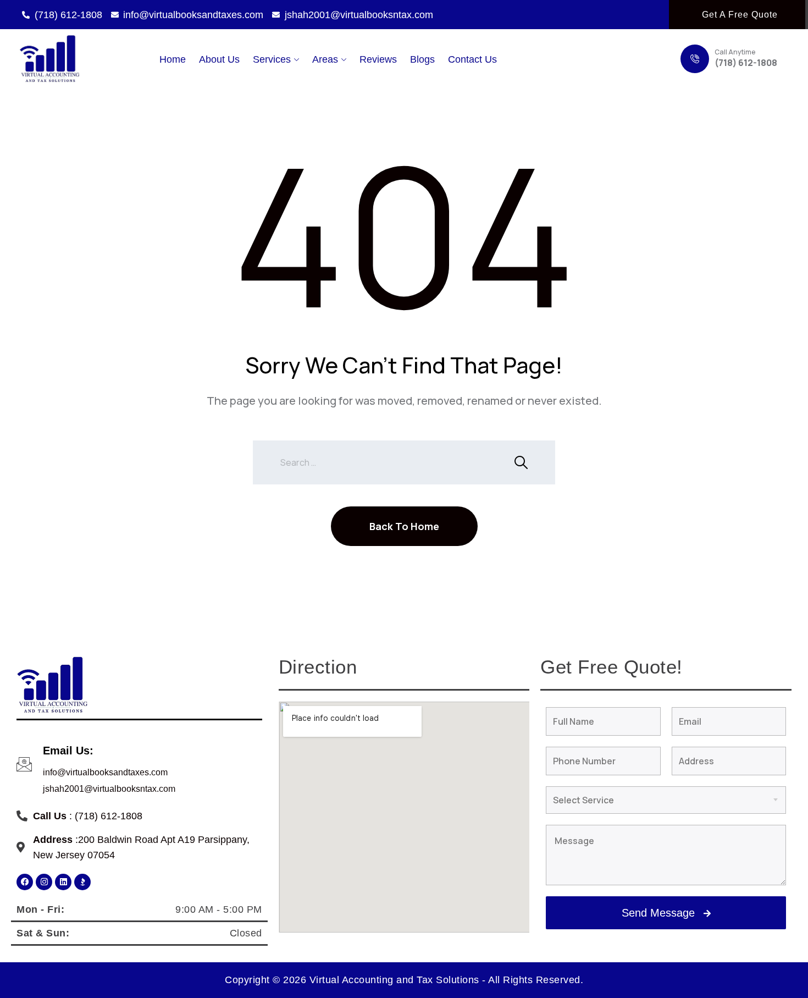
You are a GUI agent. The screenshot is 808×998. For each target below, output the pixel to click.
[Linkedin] (63, 882)
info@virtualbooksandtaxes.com (105, 772)
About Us (219, 59)
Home (172, 59)
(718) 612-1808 (746, 63)
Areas (325, 59)
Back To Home (404, 526)
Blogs (422, 59)
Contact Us (472, 59)
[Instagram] (44, 882)
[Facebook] (24, 882)
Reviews (378, 59)
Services (272, 59)
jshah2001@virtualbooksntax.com (109, 788)
